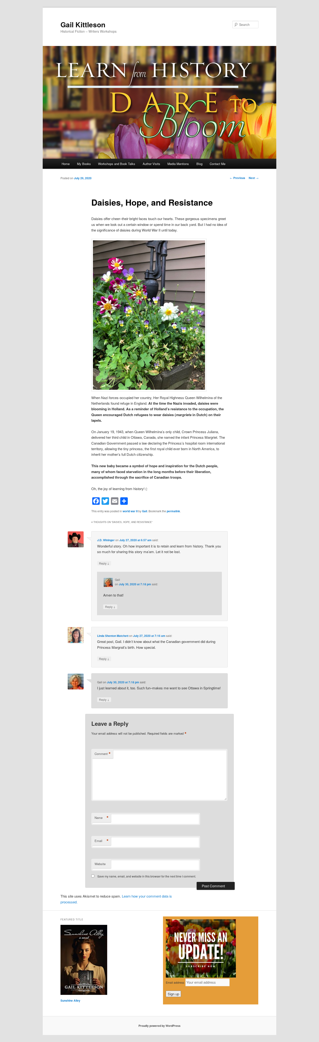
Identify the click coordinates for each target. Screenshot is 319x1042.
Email (102, 841)
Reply (104, 563)
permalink (173, 511)
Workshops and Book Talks (116, 163)
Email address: (175, 982)
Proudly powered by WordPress (159, 1026)
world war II (130, 511)
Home (66, 163)
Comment (103, 754)
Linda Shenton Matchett (112, 636)
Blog (199, 163)
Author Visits (151, 163)
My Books (84, 163)
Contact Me (217, 163)
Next (254, 178)
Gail (144, 511)
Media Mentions (178, 163)
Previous (237, 178)
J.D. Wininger (106, 540)
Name (102, 817)
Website (100, 864)
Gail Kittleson (82, 24)
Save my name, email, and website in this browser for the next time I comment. (146, 876)
